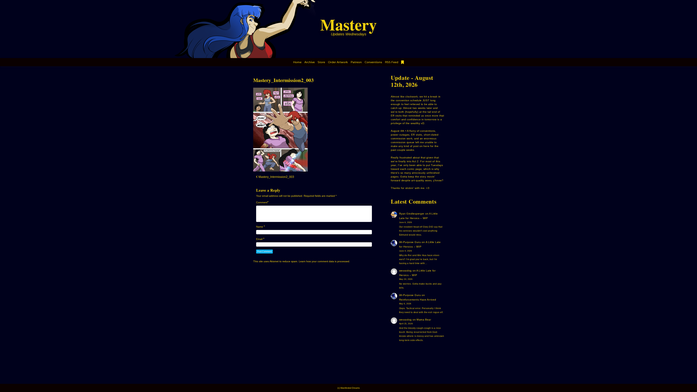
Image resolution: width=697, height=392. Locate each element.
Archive (309, 62)
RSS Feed (391, 62)
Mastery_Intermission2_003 (283, 80)
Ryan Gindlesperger (412, 213)
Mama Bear (424, 319)
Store (321, 62)
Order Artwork (338, 62)
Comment (261, 202)
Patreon (356, 62)
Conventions (373, 62)
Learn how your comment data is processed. (324, 261)
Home (297, 62)
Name (259, 226)
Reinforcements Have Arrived (417, 299)
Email (259, 239)
